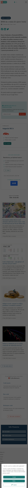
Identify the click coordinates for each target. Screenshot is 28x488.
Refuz (14, 481)
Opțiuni (15, 484)
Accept (14, 477)
